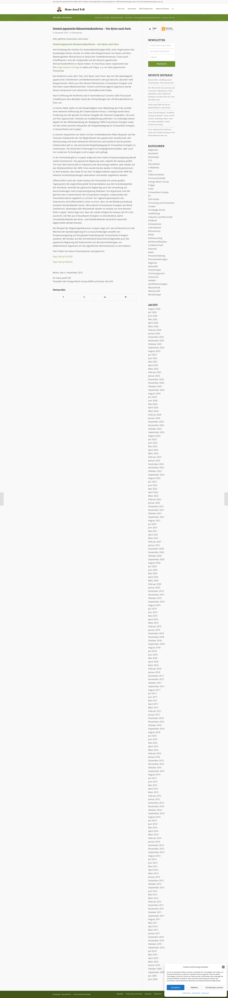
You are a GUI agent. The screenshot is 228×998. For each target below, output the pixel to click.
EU (149, 196)
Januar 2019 (154, 630)
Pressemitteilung (156, 256)
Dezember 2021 (156, 507)
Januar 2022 (154, 503)
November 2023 (156, 425)
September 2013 (156, 852)
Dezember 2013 (156, 845)
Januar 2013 (154, 877)
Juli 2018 (152, 651)
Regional (152, 263)
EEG (150, 171)
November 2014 (156, 807)
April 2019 (153, 620)
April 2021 (153, 535)
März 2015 (153, 792)
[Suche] (173, 9)
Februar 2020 (154, 584)
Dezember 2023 (156, 422)
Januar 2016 (154, 757)
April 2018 (153, 662)
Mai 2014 (152, 828)
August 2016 (154, 732)
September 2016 (156, 729)
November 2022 (156, 468)
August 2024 (154, 394)
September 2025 (156, 348)
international (154, 228)
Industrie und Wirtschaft (160, 217)
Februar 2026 (154, 330)
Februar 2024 (154, 415)
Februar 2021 (154, 542)
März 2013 (153, 874)
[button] (223, 967)
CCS (150, 161)
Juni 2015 (152, 782)
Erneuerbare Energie (158, 192)
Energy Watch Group (158, 182)
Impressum (205, 993)
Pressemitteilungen (158, 259)
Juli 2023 (152, 440)
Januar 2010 (154, 965)
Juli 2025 (152, 355)
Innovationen (154, 224)
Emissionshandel (156, 178)
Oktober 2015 (155, 768)
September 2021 (156, 517)
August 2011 (154, 919)
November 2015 (156, 764)
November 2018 (156, 637)
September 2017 (156, 687)
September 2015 (156, 771)
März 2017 (153, 708)
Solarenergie (154, 270)
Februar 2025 (154, 372)
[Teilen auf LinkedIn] (105, 297)
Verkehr (152, 281)
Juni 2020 (152, 570)
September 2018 (156, 644)
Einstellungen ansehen (214, 987)
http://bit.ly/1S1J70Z (63, 257)
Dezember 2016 (156, 718)
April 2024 (153, 408)
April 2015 (153, 789)
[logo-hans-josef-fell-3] (71, 9)
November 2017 (156, 679)
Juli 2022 (152, 482)
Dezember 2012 (156, 881)
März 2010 (153, 962)
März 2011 (153, 930)
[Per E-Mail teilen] (125, 297)
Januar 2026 (154, 334)
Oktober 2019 (155, 598)
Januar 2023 (154, 461)
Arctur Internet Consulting (82, 994)
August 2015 (154, 775)
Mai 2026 (152, 320)
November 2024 (156, 383)
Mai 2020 (152, 574)
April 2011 (153, 927)
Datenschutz (196, 993)
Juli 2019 (152, 609)
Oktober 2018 (155, 641)
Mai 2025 (152, 362)
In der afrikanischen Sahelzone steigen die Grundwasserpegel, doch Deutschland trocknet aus (161, 132)
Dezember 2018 (156, 634)
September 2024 (156, 390)
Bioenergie (153, 157)
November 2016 (156, 722)
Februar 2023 (154, 457)
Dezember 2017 (156, 676)
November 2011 (156, 909)
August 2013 (154, 856)
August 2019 (154, 605)
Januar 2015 (154, 799)
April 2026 (153, 323)
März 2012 (153, 898)
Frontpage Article (156, 210)
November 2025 (156, 341)
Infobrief (152, 221)
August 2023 (154, 436)
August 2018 (154, 648)
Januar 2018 (154, 672)
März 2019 (153, 623)
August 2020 (154, 563)
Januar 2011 (154, 934)
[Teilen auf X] (84, 297)
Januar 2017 (154, 715)
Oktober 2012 (155, 884)
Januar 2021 (154, 545)
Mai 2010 (152, 955)
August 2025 (154, 351)
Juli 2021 (152, 524)
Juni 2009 (152, 979)
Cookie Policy (186, 993)
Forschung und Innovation (161, 203)
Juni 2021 (152, 528)
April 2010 (153, 958)
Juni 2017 (152, 697)
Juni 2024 (152, 401)
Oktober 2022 (155, 471)
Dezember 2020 (156, 549)
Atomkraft (153, 154)
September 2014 (156, 814)
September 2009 (156, 972)
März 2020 (153, 581)
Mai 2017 (152, 701)
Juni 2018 (152, 655)
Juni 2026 (152, 316)
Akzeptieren (175, 987)
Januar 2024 (154, 418)
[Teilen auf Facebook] (63, 297)
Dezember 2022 (156, 464)
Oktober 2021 (155, 514)
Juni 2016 (152, 739)
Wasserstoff (154, 291)
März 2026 (153, 327)
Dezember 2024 (156, 380)
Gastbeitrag (154, 214)
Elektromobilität (156, 175)
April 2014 (153, 831)
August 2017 (154, 690)
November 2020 (156, 552)
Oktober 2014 (155, 810)
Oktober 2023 (155, 429)
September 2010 (156, 948)
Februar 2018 (154, 669)
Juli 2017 (152, 694)
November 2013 (156, 849)
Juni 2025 (152, 358)
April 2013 (153, 870)
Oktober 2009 (155, 969)
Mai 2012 (152, 895)
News (151, 252)
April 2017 (153, 704)
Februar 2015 (154, 796)
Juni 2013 (152, 863)
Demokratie (154, 164)
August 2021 (154, 521)
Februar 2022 (154, 500)
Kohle (151, 235)
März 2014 (153, 835)
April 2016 (153, 747)
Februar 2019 (154, 627)
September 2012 (156, 888)
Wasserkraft (154, 288)
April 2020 (153, 577)
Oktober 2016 (155, 725)
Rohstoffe (153, 267)
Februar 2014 (154, 838)
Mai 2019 (152, 616)
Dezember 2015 (156, 761)
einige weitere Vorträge (68, 67)
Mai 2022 (152, 489)
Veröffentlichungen (157, 284)
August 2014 (154, 817)
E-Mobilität (153, 168)
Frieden (152, 207)
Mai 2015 (152, 785)
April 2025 (153, 365)
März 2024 (153, 411)
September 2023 (156, 432)
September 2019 (156, 602)
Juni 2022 (152, 485)
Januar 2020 (154, 588)
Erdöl (150, 189)
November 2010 (156, 941)
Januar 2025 (154, 376)
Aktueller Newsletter (62, 17)
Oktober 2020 (155, 556)
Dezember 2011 (156, 905)
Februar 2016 (154, 754)
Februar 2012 (154, 902)
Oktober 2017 (155, 683)
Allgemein (153, 150)
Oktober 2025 (155, 344)
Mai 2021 (152, 531)
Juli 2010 (152, 951)
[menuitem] (121, 9)
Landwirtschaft (155, 245)
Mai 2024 (152, 404)
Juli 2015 (152, 778)
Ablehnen (194, 987)
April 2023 (153, 450)
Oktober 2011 (155, 912)
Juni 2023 (152, 443)
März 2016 (153, 750)
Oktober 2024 (155, 387)
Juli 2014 (152, 821)
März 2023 (153, 454)
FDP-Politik (153, 199)
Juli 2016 (152, 736)
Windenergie (154, 295)
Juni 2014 (152, 824)
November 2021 (156, 510)
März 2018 (153, 665)
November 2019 (156, 595)
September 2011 (156, 916)
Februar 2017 (154, 711)
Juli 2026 (152, 312)
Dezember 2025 (156, 337)
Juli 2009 (152, 976)
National (152, 249)
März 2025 (153, 369)
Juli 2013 (152, 859)
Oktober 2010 (155, 944)
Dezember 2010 (156, 937)
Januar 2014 (154, 842)
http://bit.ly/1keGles (63, 262)
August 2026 (154, 309)
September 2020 (156, 560)
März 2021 (153, 538)
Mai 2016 (152, 743)
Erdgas (151, 185)
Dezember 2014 (156, 803)
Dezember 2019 (156, 591)
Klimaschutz (77, 33)
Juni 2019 (152, 612)
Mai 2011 (152, 923)
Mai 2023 (152, 447)
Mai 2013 (152, 867)
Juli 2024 (152, 397)
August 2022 (154, 478)
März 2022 (153, 496)
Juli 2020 (152, 567)
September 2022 (156, 475)
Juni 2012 (152, 891)
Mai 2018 (152, 658)
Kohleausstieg (155, 238)
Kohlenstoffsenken (157, 242)
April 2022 (153, 492)
